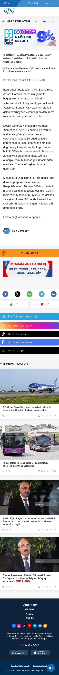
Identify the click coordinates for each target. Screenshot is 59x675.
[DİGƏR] (54, 11)
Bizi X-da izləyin (16, 350)
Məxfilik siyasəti (40, 665)
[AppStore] (40, 653)
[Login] (54, 3)
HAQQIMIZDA (29, 604)
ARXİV (29, 613)
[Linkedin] (40, 626)
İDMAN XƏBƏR (29, 253)
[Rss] (45, 626)
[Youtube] (29, 626)
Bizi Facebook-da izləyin (20, 342)
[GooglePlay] (19, 653)
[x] (24, 626)
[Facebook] (14, 626)
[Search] (47, 3)
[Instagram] (19, 626)
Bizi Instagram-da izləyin (20, 326)
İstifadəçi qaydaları (20, 665)
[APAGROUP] (29, 645)
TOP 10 (30, 618)
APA (35, 89)
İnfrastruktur (49, 21)
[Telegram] (35, 626)
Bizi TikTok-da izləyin (18, 334)
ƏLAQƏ (29, 609)
